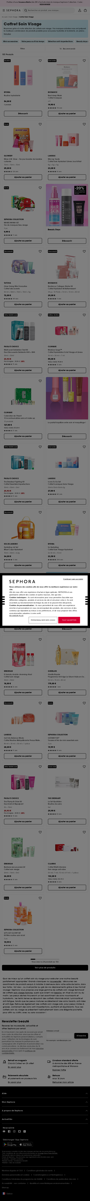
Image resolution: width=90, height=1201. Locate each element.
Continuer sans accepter (73, 579)
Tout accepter (69, 620)
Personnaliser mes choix (43, 620)
